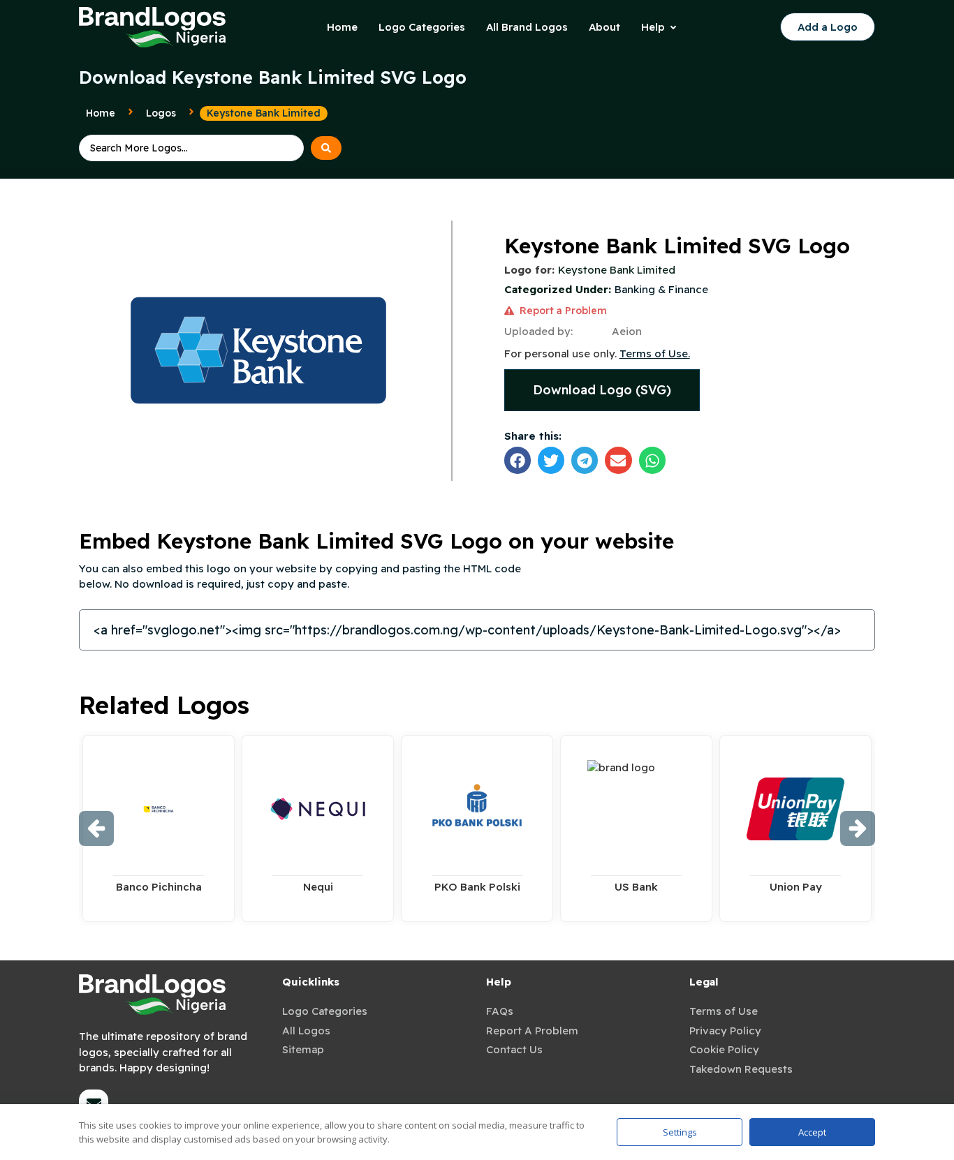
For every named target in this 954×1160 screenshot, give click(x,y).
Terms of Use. (654, 353)
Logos (161, 113)
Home (100, 113)
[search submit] (326, 148)
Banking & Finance (661, 289)
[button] (517, 460)
